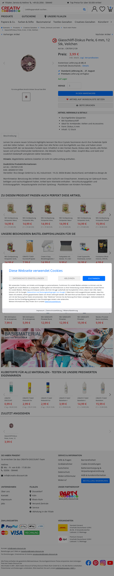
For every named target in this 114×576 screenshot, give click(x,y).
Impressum (40, 310)
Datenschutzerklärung (54, 310)
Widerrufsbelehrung (70, 310)
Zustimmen (94, 278)
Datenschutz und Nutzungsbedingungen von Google (46, 292)
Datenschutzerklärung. (53, 301)
